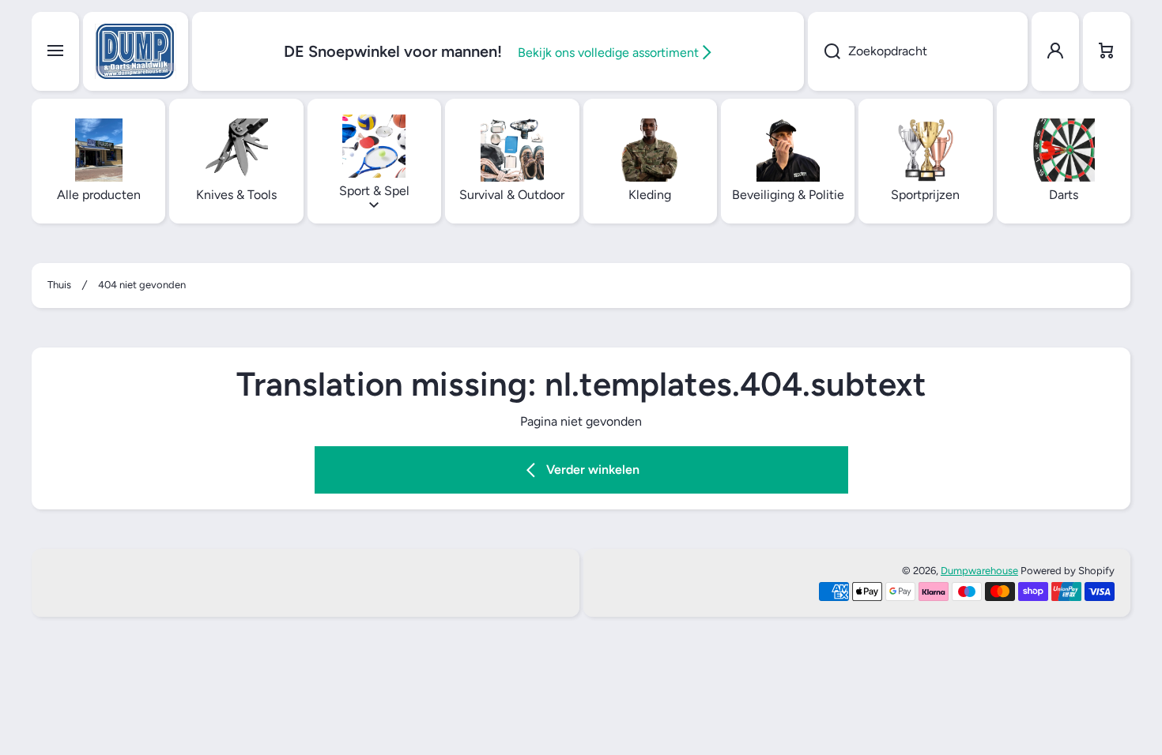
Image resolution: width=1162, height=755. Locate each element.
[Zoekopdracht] (824, 51)
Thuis (59, 285)
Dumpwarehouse (979, 571)
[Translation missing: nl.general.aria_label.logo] (135, 51)
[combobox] (918, 51)
